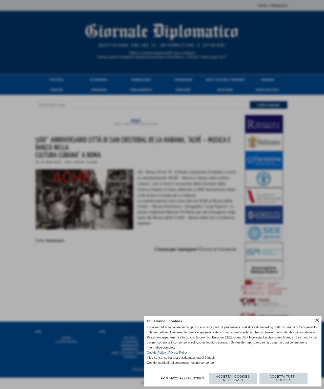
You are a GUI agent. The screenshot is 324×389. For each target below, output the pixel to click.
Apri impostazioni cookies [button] (182, 378)
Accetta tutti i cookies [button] (284, 378)
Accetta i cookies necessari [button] (233, 378)
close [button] (317, 320)
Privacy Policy (178, 352)
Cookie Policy (156, 352)
